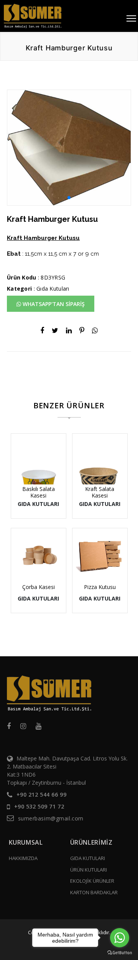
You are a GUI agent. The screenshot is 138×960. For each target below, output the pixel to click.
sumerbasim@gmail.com (51, 818)
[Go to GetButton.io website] (119, 952)
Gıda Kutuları (52, 288)
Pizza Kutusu (100, 587)
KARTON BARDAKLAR (94, 892)
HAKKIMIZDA (23, 858)
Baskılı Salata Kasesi (38, 492)
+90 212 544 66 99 (41, 794)
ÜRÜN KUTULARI (88, 869)
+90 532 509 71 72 (39, 806)
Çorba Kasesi (38, 587)
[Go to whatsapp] (119, 937)
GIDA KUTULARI (87, 858)
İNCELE (42, 460)
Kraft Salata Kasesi (99, 492)
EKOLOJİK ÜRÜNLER (92, 880)
